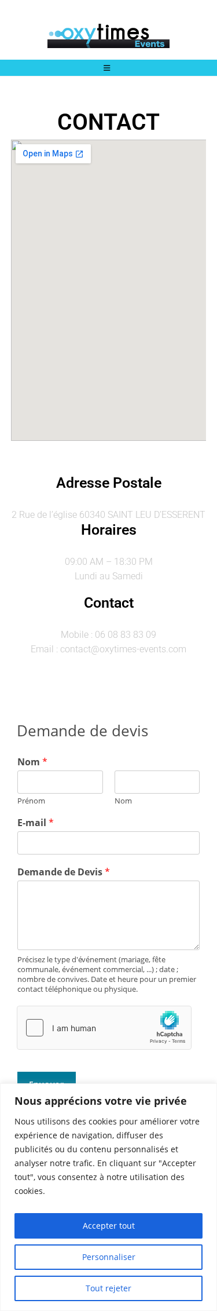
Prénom (31, 801)
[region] (108, 1197)
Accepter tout (109, 1225)
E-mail (35, 823)
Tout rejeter (108, 1288)
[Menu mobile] (109, 68)
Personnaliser (108, 1256)
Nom (32, 762)
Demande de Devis (63, 872)
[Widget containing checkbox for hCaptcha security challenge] (104, 1028)
